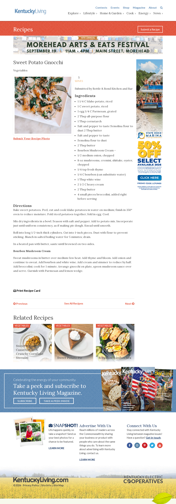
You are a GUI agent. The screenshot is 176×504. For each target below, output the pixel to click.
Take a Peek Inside (56, 401)
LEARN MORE (87, 459)
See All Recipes (73, 303)
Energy (143, 13)
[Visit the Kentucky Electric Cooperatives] (143, 479)
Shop (126, 7)
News (157, 13)
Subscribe (25, 401)
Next (128, 303)
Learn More (56, 448)
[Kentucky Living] (30, 11)
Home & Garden (111, 13)
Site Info (46, 485)
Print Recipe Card (28, 290)
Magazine (139, 7)
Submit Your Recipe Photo (31, 138)
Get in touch (153, 437)
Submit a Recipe (150, 29)
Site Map (58, 485)
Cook (130, 13)
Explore (73, 13)
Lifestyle (89, 13)
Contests (101, 7)
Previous (22, 303)
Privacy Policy (31, 485)
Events (115, 7)
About (153, 7)
